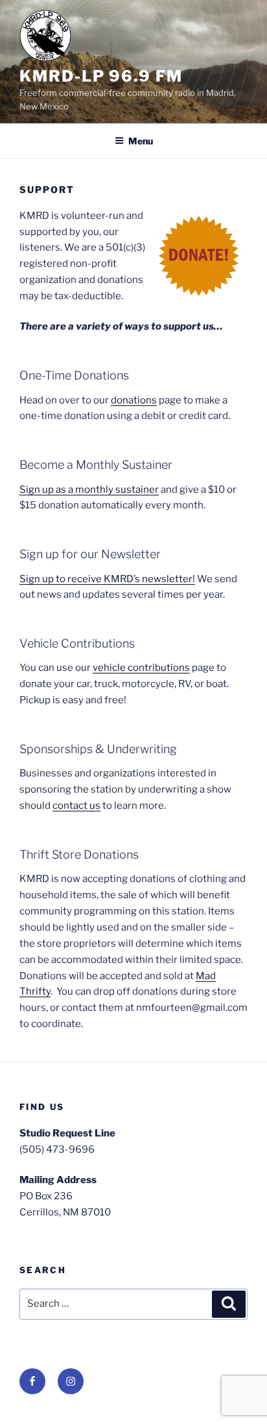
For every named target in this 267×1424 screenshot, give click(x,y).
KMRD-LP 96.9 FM (101, 76)
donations (134, 400)
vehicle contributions (141, 667)
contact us (76, 805)
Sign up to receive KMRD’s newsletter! (107, 579)
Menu (140, 140)
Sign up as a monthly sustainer (89, 489)
